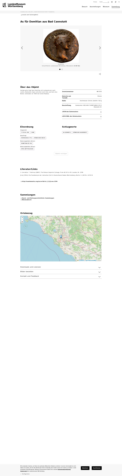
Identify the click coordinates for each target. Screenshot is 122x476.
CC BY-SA (77, 65)
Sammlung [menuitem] (116, 7)
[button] (61, 237)
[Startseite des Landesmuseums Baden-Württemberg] (14, 6)
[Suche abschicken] (108, 2)
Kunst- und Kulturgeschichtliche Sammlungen (38, 198)
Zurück (22, 48)
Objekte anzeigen (61, 153)
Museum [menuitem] (106, 7)
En (119, 1)
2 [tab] (62, 69)
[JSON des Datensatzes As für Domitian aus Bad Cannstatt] (101, 112)
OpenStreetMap (91, 260)
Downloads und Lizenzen (30, 267)
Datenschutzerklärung (64, 469)
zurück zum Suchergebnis (30, 14)
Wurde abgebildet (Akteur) (27, 141)
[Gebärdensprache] (115, 2)
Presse (95, 1)
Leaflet (81, 260)
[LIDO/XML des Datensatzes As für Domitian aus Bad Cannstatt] (101, 116)
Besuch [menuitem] (84, 7)
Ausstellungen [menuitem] (95, 7)
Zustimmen (96, 468)
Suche (101, 1)
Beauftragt (23, 135)
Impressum (23, 471)
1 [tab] (60, 69)
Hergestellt (23, 130)
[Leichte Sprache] (112, 2)
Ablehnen (85, 468)
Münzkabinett (27, 200)
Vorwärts (100, 48)
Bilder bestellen (26, 272)
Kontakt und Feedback (29, 276)
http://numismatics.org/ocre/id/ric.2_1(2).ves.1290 (39, 181)
